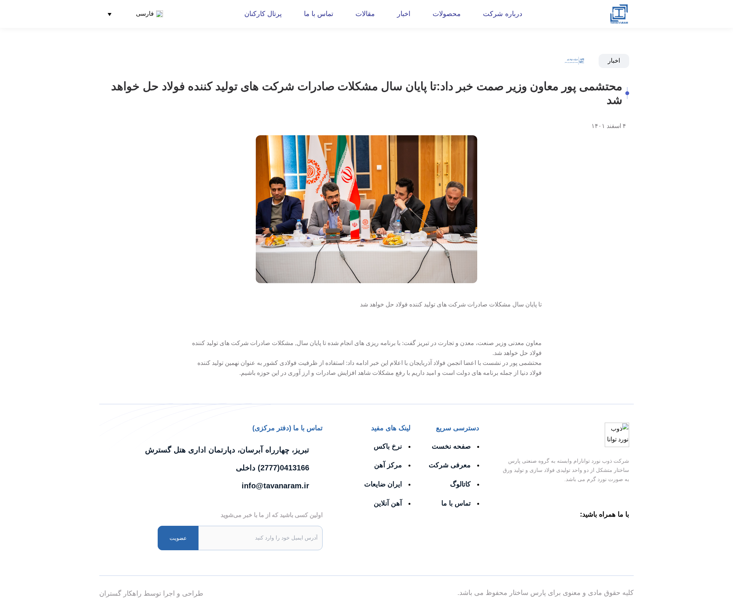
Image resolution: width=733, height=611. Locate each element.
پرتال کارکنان (263, 14)
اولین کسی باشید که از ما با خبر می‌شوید (272, 515)
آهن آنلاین (388, 503)
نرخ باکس (388, 446)
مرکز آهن (388, 465)
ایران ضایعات (383, 484)
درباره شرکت (502, 14)
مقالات (365, 14)
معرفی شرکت (450, 465)
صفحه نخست (451, 446)
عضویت (178, 538)
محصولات (447, 14)
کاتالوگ (460, 484)
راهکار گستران (120, 593)
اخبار (403, 14)
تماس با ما (318, 14)
